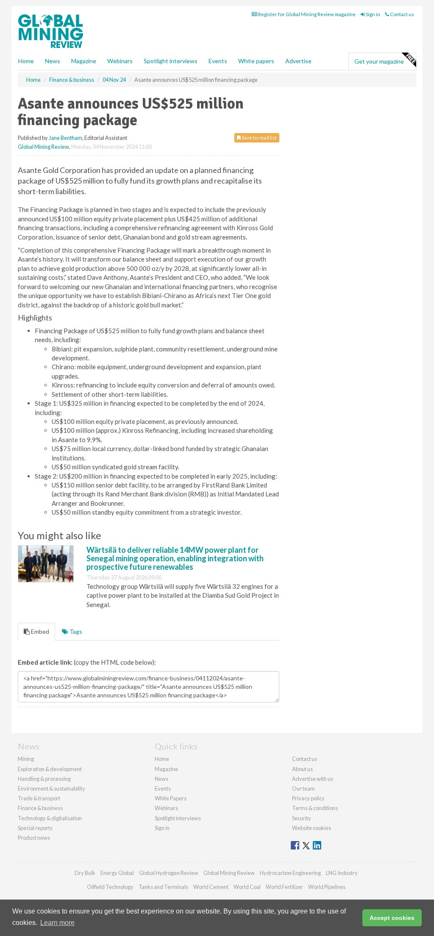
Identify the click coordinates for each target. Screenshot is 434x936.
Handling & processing (44, 778)
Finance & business (40, 808)
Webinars (120, 60)
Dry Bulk (85, 872)
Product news (34, 837)
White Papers (170, 798)
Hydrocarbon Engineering (290, 872)
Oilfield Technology (110, 886)
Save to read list (259, 137)
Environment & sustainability (51, 788)
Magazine (83, 60)
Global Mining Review (43, 146)
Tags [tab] (75, 631)
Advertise (298, 60)
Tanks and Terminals (163, 886)
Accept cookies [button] (392, 917)
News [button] (52, 60)
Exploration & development (50, 769)
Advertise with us (312, 778)
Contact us (401, 14)
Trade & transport (39, 798)
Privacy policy (308, 798)
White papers (256, 60)
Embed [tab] (39, 631)
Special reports (35, 828)
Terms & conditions (315, 808)
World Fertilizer (284, 886)
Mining (26, 758)
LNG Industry (342, 872)
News (161, 778)
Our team (303, 788)
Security (301, 818)
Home (26, 60)
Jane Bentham (65, 137)
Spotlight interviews (171, 60)
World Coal (247, 886)
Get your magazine (379, 61)
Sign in (372, 14)
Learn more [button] (57, 922)
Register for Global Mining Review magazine (306, 14)
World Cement (210, 886)
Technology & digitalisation (50, 818)
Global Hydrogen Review (168, 872)
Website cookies (311, 828)
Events (218, 60)
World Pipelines (326, 886)
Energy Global (117, 872)
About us (302, 769)
